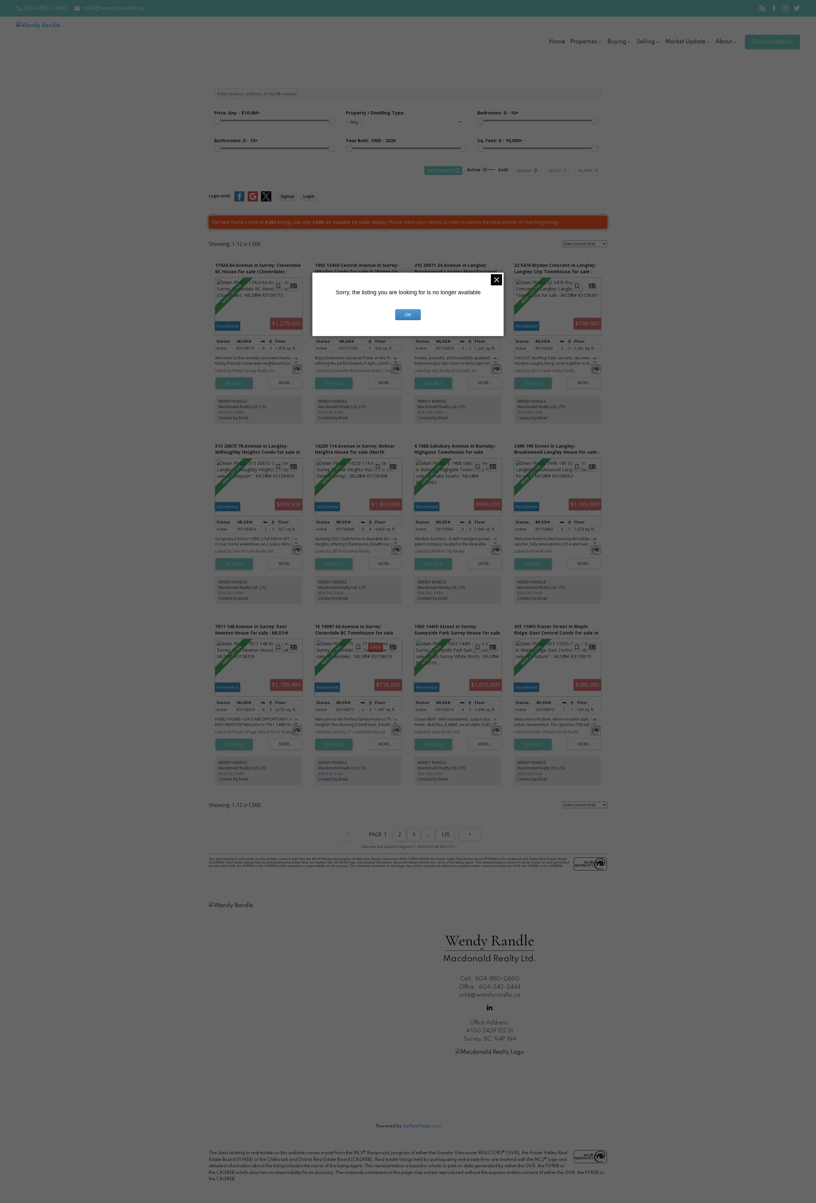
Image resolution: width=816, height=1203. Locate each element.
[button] (42, 8)
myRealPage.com (422, 1126)
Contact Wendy (772, 42)
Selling (646, 42)
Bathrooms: (236, 140)
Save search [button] (440, 170)
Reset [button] (555, 170)
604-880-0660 (47, 8)
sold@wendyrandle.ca (113, 8)
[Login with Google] (253, 200)
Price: (237, 113)
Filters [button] (585, 170)
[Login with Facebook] (239, 200)
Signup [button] (287, 196)
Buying (617, 42)
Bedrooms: (498, 113)
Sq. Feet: (499, 140)
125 (445, 834)
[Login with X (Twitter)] (266, 200)
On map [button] (524, 170)
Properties (583, 42)
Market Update (685, 42)
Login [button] (308, 196)
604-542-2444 (230, 412)
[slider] (217, 120)
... (428, 834)
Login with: (220, 196)
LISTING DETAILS (234, 383)
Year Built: (371, 140)
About (724, 42)
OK (408, 314)
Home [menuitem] (557, 42)
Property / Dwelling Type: (375, 113)
